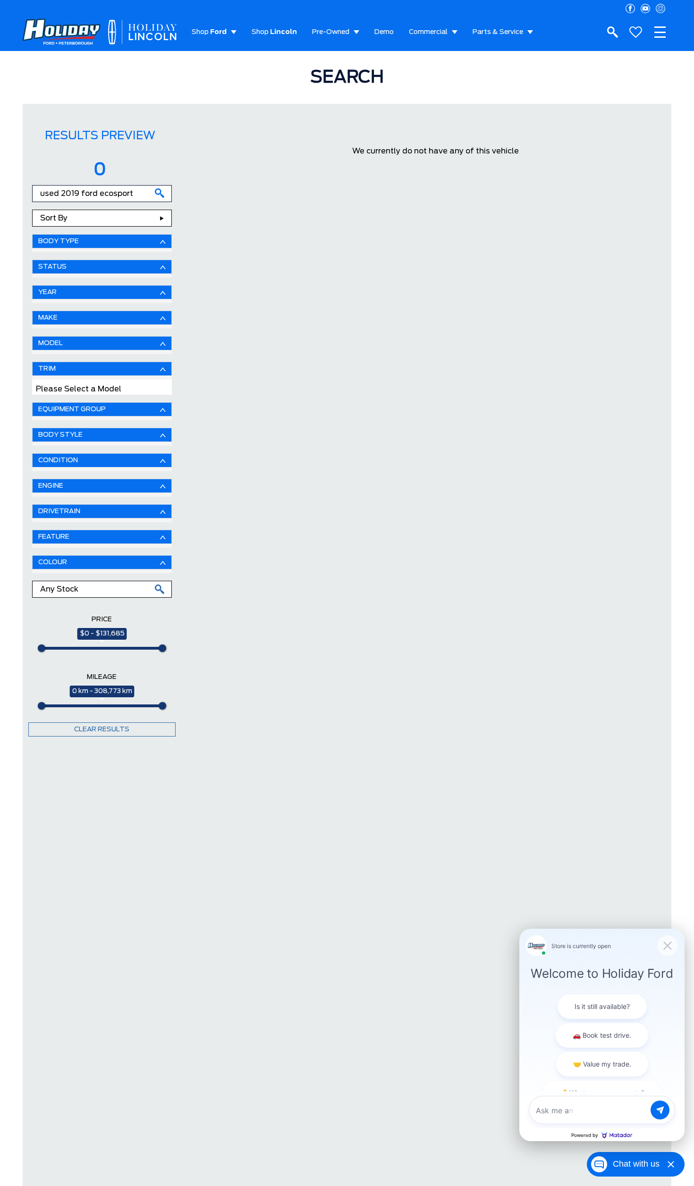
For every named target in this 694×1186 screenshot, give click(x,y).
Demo (384, 32)
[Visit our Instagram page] (660, 8)
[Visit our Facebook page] (630, 8)
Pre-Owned (330, 32)
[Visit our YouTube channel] (645, 8)
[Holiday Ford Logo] (62, 32)
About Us (207, 70)
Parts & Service (498, 32)
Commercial (428, 32)
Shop (209, 32)
